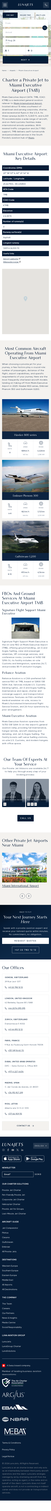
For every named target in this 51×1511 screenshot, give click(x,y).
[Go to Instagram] (3, 1150)
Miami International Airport (28, 103)
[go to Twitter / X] (17, 1150)
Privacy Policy (8, 1449)
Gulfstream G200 (25, 557)
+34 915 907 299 (15, 1092)
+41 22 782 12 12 (25, 950)
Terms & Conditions (11, 1443)
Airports (12, 70)
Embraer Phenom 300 (25, 496)
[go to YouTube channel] (13, 1150)
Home (4, 70)
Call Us (25, 818)
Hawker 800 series (25, 435)
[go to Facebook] (8, 1150)
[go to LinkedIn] (22, 1150)
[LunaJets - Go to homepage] (25, 5)
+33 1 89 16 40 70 (16, 1050)
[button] (46, 5)
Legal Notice (8, 1456)
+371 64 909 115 (15, 1113)
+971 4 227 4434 (16, 1071)
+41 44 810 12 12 (15, 1029)
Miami (31, 138)
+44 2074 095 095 (16, 1008)
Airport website (11, 259)
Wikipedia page (11, 262)
